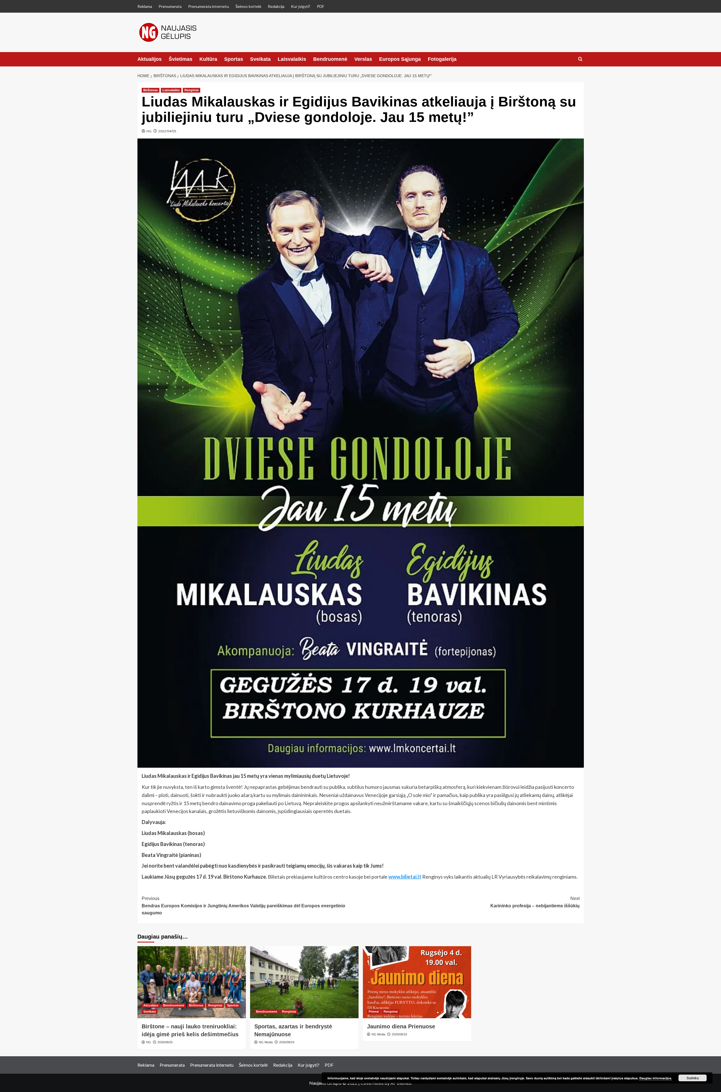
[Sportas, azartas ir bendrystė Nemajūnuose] (304, 982)
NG (149, 131)
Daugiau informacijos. (655, 1078)
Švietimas (180, 59)
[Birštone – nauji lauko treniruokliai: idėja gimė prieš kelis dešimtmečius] (191, 982)
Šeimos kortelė (248, 6)
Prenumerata (170, 6)
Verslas (363, 59)
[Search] (580, 59)
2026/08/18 (399, 1034)
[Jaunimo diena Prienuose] (417, 982)
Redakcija (276, 6)
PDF (320, 6)
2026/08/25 (165, 1042)
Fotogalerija (442, 59)
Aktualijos (149, 59)
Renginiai (191, 90)
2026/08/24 (286, 1042)
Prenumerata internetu (208, 6)
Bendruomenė (330, 59)
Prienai (374, 1011)
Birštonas (150, 90)
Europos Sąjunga (400, 59)
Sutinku (693, 1077)
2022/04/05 (167, 131)
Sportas (233, 59)
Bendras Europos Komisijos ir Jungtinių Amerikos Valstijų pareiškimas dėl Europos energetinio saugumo (243, 905)
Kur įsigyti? (300, 6)
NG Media (266, 1042)
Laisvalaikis (292, 59)
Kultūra (208, 59)
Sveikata (260, 59)
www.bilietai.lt (404, 877)
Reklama (144, 6)
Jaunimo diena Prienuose (401, 1026)
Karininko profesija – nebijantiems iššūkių (535, 902)
